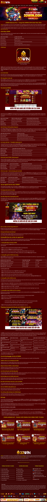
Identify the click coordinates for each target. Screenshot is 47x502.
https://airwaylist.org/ (40, 470)
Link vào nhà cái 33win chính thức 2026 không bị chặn (23, 443)
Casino (16, 5)
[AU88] (11, 499)
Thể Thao (13, 5)
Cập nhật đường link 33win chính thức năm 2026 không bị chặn (39, 429)
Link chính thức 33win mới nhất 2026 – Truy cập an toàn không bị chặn (7, 443)
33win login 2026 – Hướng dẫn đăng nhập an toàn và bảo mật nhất (39, 443)
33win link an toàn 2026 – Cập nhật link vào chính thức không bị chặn (8, 429)
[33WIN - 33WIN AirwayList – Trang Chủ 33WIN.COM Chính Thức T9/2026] (5, 2)
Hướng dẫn (31, 5)
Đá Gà (24, 5)
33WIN (10, 5)
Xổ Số (22, 5)
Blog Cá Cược (36, 5)
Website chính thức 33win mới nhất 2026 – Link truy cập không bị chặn (23, 429)
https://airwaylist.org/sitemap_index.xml (24, 462)
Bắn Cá (19, 5)
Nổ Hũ (27, 5)
